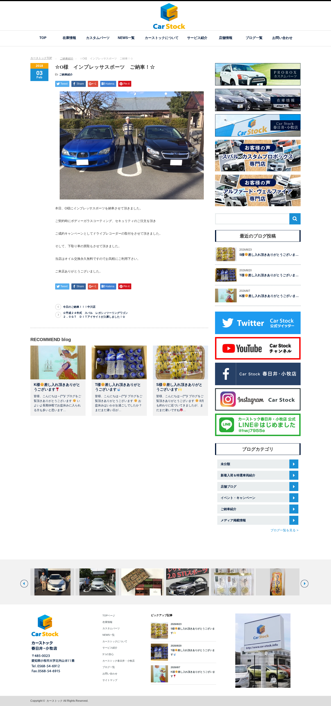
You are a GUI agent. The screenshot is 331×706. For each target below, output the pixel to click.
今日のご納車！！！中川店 (79, 306)
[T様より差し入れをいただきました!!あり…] (142, 581)
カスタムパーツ (98, 38)
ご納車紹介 (66, 58)
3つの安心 (108, 654)
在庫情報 (69, 38)
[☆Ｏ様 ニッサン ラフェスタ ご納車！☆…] (52, 581)
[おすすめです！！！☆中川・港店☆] (277, 581)
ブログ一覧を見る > (284, 530)
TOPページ (108, 615)
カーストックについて (162, 38)
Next (304, 584)
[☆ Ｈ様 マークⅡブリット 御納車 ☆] (97, 581)
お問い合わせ (282, 38)
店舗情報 (225, 38)
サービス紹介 (197, 38)
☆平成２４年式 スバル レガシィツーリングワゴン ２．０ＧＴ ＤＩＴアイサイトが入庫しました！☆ (97, 314)
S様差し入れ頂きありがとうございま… (269, 254)
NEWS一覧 (126, 38)
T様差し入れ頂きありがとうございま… (269, 275)
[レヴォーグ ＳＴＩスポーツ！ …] (187, 581)
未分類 (225, 464)
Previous (24, 584)
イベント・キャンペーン (238, 498)
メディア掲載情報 (233, 520)
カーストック (54, 700)
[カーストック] (169, 26)
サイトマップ (109, 680)
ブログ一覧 (254, 38)
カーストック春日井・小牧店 (118, 660)
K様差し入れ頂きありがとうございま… (269, 296)
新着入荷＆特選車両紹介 (238, 475)
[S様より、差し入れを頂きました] (232, 581)
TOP (42, 38)
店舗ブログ (228, 486)
